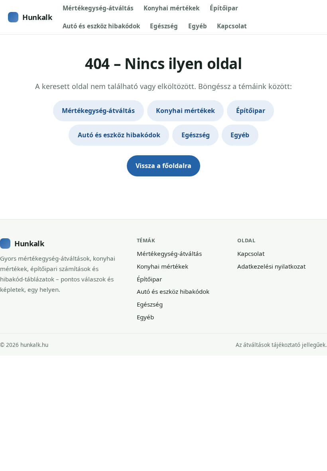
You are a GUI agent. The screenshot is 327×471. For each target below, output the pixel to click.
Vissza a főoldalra (163, 165)
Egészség (164, 26)
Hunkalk (37, 17)
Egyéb (197, 26)
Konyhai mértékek (171, 8)
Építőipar (224, 8)
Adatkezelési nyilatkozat (271, 266)
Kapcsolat (232, 26)
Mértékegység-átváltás (98, 8)
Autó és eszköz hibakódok (101, 26)
